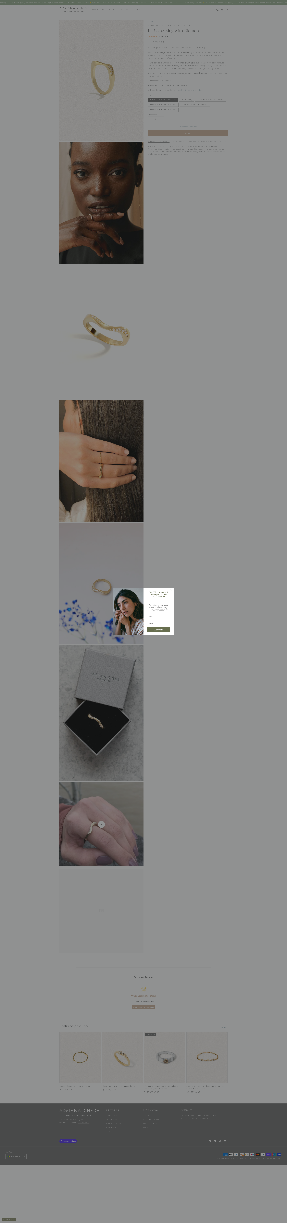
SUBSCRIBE (158, 630)
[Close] (171, 590)
